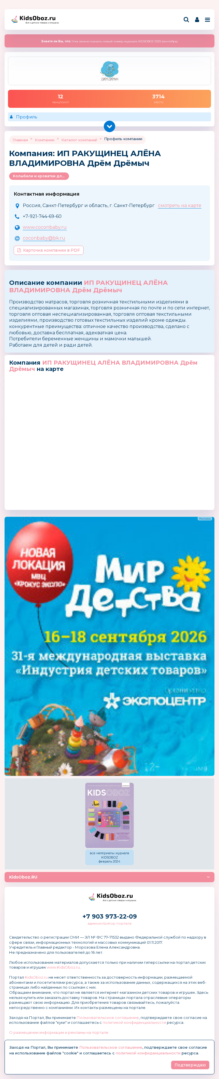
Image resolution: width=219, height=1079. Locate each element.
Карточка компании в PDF (51, 250)
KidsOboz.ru (36, 977)
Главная (20, 140)
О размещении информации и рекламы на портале (58, 1032)
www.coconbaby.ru (45, 227)
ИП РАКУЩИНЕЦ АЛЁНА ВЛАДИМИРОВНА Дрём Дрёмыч (88, 286)
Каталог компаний (79, 140)
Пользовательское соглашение (108, 1017)
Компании (44, 140)
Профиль (26, 117)
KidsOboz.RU (23, 877)
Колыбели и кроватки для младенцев (41, 176)
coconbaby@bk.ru (44, 238)
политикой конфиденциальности (134, 1022)
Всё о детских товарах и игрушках (40, 22)
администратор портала (109, 923)
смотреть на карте (179, 205)
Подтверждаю (190, 1065)
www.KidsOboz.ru (63, 967)
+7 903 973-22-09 (109, 916)
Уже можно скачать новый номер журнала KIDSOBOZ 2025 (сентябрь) (109, 41)
